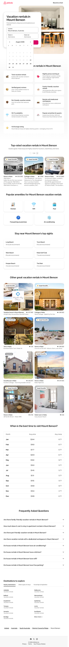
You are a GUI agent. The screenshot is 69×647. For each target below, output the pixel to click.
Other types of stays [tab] (24, 584)
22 (30, 60)
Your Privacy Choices (39, 644)
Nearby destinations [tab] (10, 584)
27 (23, 63)
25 (16, 63)
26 (20, 63)
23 (9, 63)
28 (27, 63)
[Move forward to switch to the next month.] (30, 42)
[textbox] (14, 37)
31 (13, 67)
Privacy (24, 644)
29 (30, 63)
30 (9, 67)
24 (13, 63)
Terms (30, 644)
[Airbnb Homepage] (8, 3)
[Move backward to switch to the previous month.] (9, 42)
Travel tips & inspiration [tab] (40, 584)
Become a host (58, 3)
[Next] (37, 153)
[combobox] (22, 31)
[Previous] (30, 153)
